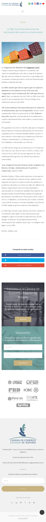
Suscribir (23, 488)
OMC (37, 68)
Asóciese (23, 319)
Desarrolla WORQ (23, 518)
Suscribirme (23, 363)
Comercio (30, 68)
